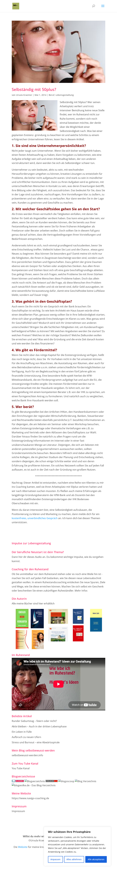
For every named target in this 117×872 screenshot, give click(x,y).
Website (22, 847)
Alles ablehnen (74, 859)
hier (41, 603)
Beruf (51, 94)
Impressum (18, 811)
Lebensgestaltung (65, 94)
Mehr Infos (81, 590)
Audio (38, 557)
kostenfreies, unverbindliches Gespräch (35, 518)
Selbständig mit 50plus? (34, 89)
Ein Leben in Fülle (22, 731)
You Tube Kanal (21, 768)
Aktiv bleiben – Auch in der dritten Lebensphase (39, 726)
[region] (77, 846)
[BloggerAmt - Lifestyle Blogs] (35, 781)
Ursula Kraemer (24, 94)
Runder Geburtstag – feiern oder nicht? (34, 721)
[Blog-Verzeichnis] (18, 781)
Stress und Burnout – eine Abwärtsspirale (36, 742)
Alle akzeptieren (96, 859)
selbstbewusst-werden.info (27, 755)
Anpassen (55, 859)
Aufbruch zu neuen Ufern (26, 737)
